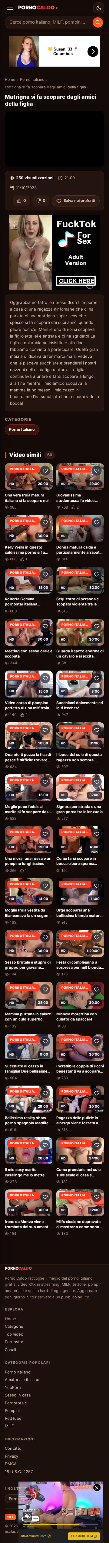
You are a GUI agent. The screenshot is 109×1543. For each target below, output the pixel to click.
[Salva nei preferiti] (45, 471)
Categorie (14, 1326)
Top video (14, 1334)
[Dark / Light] (98, 7)
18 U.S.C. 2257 (19, 1471)
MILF (9, 1425)
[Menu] (10, 7)
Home (10, 79)
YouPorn (13, 1387)
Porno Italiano (32, 79)
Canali (10, 1349)
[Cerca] (98, 22)
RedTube (13, 1418)
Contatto (13, 1448)
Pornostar (14, 1341)
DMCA (11, 1463)
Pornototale (16, 1402)
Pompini (12, 1410)
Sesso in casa (18, 1395)
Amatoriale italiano (22, 1379)
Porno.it (16, 1498)
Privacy (11, 1456)
